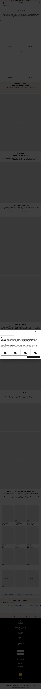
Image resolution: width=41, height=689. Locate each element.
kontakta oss (11, 345)
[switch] (15, 353)
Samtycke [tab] (7, 334)
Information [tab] (20, 334)
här (1, 347)
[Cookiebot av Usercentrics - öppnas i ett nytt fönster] (35, 331)
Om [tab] (33, 334)
